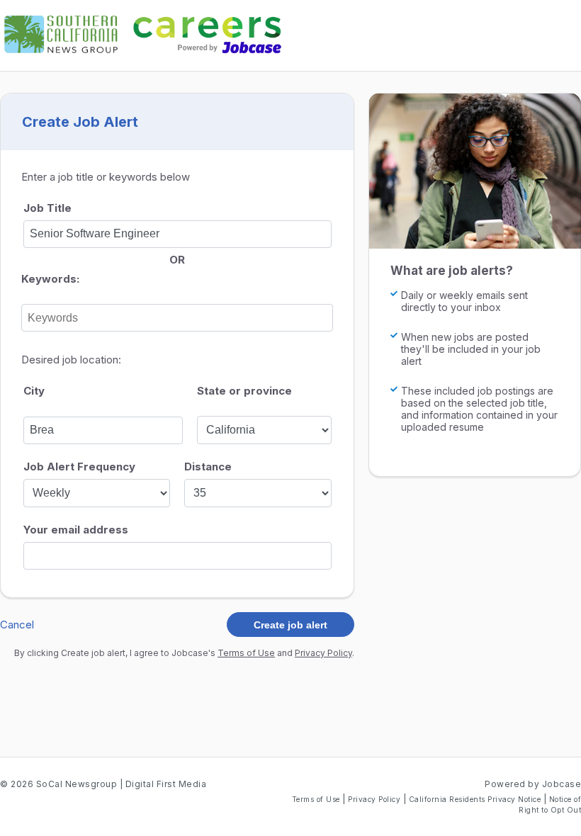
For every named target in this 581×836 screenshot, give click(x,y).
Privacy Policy (323, 653)
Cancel (17, 624)
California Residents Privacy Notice (476, 799)
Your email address (75, 529)
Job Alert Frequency (79, 466)
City (34, 390)
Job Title (47, 208)
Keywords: (50, 279)
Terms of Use (246, 653)
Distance (208, 466)
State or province (244, 390)
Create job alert (290, 625)
